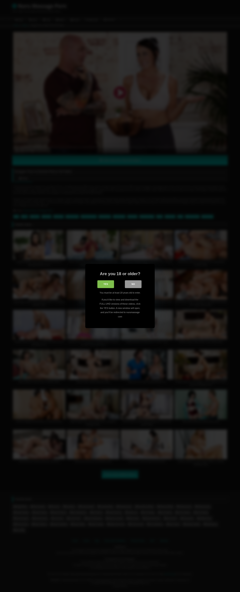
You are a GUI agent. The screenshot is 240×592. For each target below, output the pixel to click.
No (133, 284)
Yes (105, 284)
